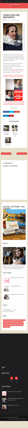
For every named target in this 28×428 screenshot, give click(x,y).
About (17, 418)
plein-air (5, 325)
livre (11, 321)
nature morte (9, 323)
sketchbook (17, 325)
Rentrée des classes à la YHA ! (15, 134)
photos (22, 323)
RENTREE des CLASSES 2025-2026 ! (17, 294)
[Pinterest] (16, 378)
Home (9, 418)
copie (4, 320)
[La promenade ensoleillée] (6, 128)
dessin (20, 320)
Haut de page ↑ (23, 418)
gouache (5, 321)
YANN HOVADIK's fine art (13, 417)
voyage (8, 326)
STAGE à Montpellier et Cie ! (16, 286)
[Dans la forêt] (8, 140)
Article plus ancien (22, 153)
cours (8, 320)
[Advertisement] (14, 351)
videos (4, 326)
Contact (13, 418)
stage (22, 325)
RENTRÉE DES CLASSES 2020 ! (13, 405)
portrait (9, 325)
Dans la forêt (8, 144)
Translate (12, 311)
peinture (18, 323)
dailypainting (12, 320)
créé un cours (16, 70)
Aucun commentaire (15, 20)
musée (4, 323)
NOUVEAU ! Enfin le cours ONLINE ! (17, 277)
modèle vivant (20, 321)
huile (9, 321)
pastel (14, 323)
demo (17, 320)
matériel (14, 321)
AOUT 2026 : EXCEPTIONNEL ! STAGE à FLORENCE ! (14, 207)
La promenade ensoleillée (6, 133)
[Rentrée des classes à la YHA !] (14, 128)
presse (13, 325)
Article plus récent (6, 153)
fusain (24, 320)
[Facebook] (11, 378)
